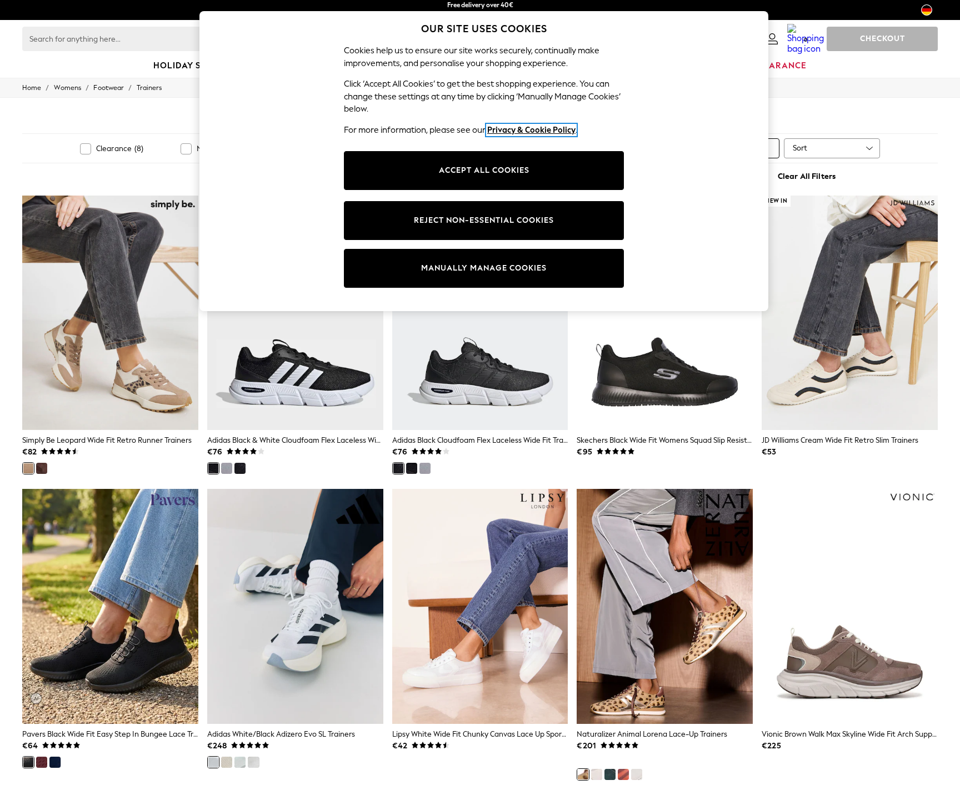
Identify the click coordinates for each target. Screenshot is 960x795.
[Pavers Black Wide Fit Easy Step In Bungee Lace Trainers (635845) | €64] (110, 606)
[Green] (610, 774)
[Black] (240, 468)
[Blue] (55, 762)
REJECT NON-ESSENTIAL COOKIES (484, 220)
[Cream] (240, 762)
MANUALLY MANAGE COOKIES (484, 268)
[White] (636, 774)
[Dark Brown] (41, 468)
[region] (483, 161)
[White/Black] (213, 762)
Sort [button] (800, 148)
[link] (772, 39)
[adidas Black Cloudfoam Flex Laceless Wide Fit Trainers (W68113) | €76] (480, 313)
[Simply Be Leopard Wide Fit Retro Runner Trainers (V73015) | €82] (110, 313)
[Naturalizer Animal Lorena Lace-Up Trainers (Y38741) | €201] (665, 606)
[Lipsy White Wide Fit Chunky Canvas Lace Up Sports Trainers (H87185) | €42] (480, 606)
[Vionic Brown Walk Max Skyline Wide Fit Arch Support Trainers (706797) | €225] (850, 606)
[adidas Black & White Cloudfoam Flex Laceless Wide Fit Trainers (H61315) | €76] (295, 313)
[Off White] (253, 762)
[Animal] (582, 774)
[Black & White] (213, 468)
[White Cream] (596, 774)
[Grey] (226, 468)
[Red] (41, 762)
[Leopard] (28, 468)
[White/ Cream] (226, 762)
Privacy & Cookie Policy (531, 130)
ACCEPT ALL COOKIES (484, 170)
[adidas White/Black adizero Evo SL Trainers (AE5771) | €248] (295, 606)
